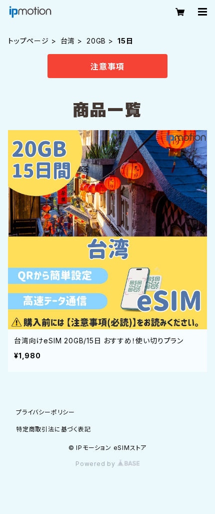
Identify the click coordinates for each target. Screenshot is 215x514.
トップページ (28, 41)
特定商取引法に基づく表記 (53, 429)
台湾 (68, 41)
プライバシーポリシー (45, 412)
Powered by (97, 463)
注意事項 (107, 67)
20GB (96, 41)
